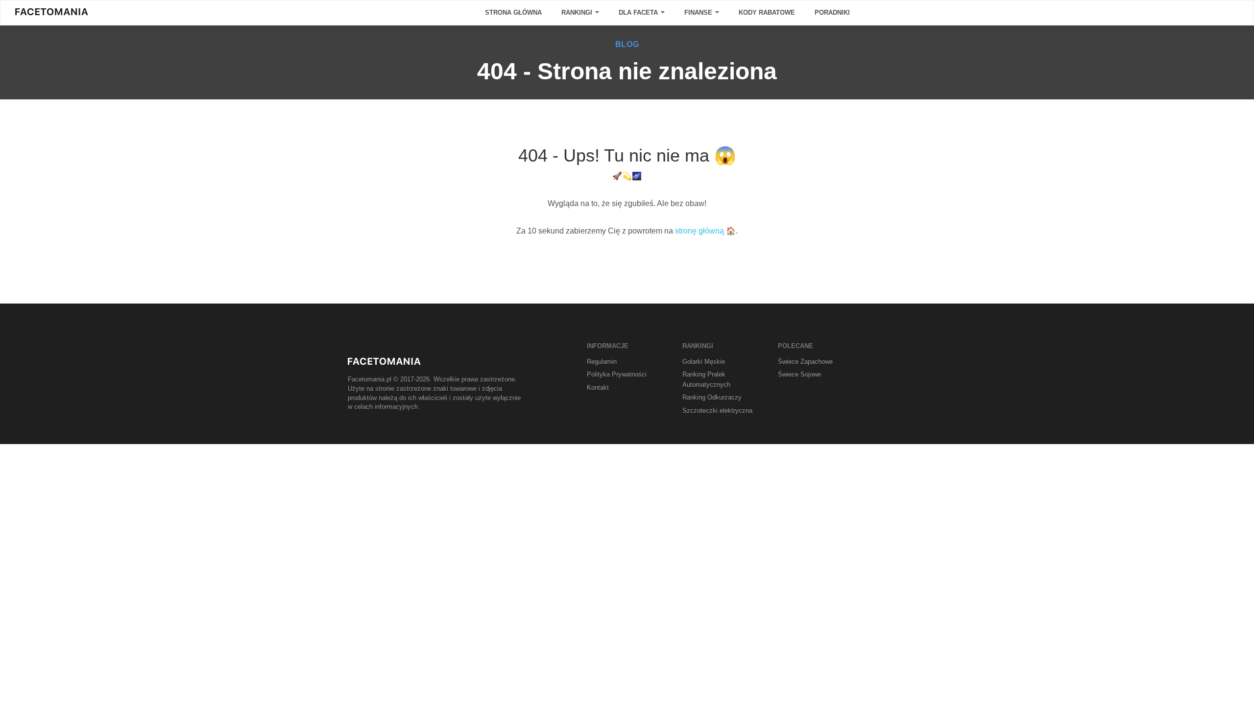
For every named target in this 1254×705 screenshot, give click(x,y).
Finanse (699, 12)
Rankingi (577, 12)
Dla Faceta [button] (639, 12)
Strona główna (513, 12)
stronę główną (699, 231)
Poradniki (832, 12)
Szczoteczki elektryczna (717, 410)
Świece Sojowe (799, 374)
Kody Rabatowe (767, 12)
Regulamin (602, 361)
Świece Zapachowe (805, 361)
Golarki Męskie (703, 361)
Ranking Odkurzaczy (712, 397)
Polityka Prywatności (617, 374)
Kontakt (598, 387)
